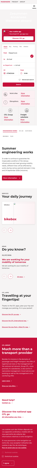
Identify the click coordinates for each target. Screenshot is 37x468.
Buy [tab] (10, 46)
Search (18, 84)
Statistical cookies (11, 456)
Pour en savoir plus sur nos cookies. (14, 448)
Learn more (6, 381)
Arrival (17, 65)
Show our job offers (9, 386)
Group (22, 2)
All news (20, 277)
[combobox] (20, 53)
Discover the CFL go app (10, 314)
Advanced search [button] (28, 80)
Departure (8, 65)
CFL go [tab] (21, 131)
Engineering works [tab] (10, 131)
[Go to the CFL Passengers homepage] (8, 6)
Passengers (5, 2)
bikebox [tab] (26, 46)
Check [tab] (5, 46)
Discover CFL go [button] (18, 38)
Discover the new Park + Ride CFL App (15, 327)
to (4, 59)
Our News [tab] (28, 131)
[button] (10, 230)
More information (10, 178)
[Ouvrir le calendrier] (5, 73)
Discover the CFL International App (14, 321)
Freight (15, 2)
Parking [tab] (15, 46)
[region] (18, 446)
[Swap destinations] (31, 56)
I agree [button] (6, 463)
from (5, 53)
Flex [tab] (20, 46)
